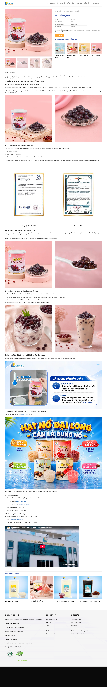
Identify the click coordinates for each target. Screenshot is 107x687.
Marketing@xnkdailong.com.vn (16, 627)
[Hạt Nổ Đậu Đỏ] (96, 48)
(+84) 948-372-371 (14, 623)
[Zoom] (7, 54)
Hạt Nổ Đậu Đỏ (95, 55)
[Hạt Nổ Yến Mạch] (84, 48)
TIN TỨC (79, 3)
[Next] (49, 33)
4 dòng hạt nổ (24, 414)
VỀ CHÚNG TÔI (61, 3)
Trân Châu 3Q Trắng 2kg (12, 601)
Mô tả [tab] (6, 72)
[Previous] (8, 33)
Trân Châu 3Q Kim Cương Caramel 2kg (90, 601)
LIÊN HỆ (86, 3)
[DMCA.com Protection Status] (22, 660)
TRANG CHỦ (51, 3)
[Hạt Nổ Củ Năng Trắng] (60, 48)
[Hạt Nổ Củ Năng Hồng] (72, 48)
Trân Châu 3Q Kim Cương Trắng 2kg (64, 601)
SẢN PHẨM (70, 3)
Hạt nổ (77, 11)
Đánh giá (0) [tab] (12, 72)
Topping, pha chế (68, 11)
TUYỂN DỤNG (95, 3)
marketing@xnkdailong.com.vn (17, 519)
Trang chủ (58, 11)
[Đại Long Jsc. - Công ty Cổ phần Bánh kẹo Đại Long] (9, 3)
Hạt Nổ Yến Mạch (84, 55)
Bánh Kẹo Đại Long (21, 501)
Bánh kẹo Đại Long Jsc (24, 504)
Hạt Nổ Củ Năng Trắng (59, 56)
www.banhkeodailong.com (16, 631)
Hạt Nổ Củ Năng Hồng (71, 56)
